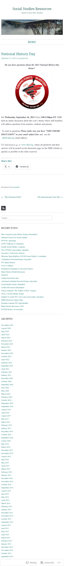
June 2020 (5, 387)
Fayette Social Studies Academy (13, 246)
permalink (15, 187)
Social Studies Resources (32, 9)
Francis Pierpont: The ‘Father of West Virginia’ (18, 290)
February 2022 (6, 362)
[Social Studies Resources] (32, 27)
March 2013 (5, 537)
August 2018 (6, 409)
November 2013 (7, 515)
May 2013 (5, 531)
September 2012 (7, 556)
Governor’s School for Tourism (13, 253)
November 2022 (7, 353)
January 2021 (6, 375)
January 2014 (6, 509)
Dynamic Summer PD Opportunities (14, 303)
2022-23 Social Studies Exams (12, 293)
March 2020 (5, 394)
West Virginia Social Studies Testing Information (19, 234)
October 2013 (6, 519)
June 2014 (5, 494)
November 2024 (7, 325)
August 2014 (6, 490)
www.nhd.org (27, 144)
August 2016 (6, 440)
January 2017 (6, 428)
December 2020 (7, 378)
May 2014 (5, 497)
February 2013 (6, 540)
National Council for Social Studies (14, 237)
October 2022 (6, 356)
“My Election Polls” (11, 196)
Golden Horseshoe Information (12, 287)
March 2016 (5, 447)
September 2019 (7, 403)
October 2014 (6, 484)
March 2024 (5, 337)
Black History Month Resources (13, 271)
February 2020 (6, 397)
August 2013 (6, 525)
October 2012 (6, 553)
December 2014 (7, 478)
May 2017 (5, 419)
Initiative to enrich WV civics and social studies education (22, 297)
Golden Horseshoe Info (10, 278)
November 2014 (7, 481)
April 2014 (5, 500)
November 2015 (7, 453)
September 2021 (7, 365)
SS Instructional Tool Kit (50, 196)
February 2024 (6, 340)
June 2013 (5, 528)
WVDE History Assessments (12, 309)
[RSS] (3, 208)
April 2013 (5, 534)
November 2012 (7, 550)
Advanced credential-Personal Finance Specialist (19, 281)
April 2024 (5, 334)
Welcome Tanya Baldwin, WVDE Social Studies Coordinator (23, 256)
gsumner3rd (23, 58)
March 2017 (5, 422)
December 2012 (7, 547)
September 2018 (7, 406)
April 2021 (5, 369)
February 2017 (6, 425)
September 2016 (7, 437)
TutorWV (4, 275)
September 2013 (7, 522)
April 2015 (5, 465)
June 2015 (5, 459)
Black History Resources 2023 (12, 306)
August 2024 (6, 328)
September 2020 (7, 384)
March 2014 (5, 503)
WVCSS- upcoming (8, 240)
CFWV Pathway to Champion (12, 243)
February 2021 (6, 372)
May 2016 (5, 444)
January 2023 (6, 350)
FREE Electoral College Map (12, 300)
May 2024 (5, 331)
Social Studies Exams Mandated (13, 284)
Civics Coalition (7, 265)
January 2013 (6, 544)
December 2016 (7, 431)
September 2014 (7, 487)
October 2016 (6, 434)
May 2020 (5, 390)
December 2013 (7, 512)
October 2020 (6, 381)
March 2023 (5, 347)
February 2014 (6, 506)
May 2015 (5, 462)
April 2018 (5, 412)
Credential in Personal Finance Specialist (16, 259)
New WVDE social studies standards (15, 250)
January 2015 (6, 475)
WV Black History (8, 262)
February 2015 (6, 472)
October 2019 (6, 400)
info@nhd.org (8, 137)
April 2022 (5, 359)
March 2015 (5, 469)
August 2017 (6, 415)
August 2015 (6, 456)
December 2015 (7, 450)
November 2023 (7, 344)
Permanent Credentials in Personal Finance (17, 268)
